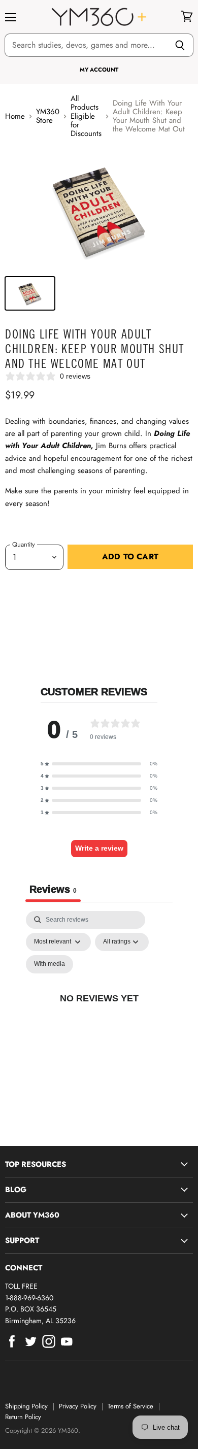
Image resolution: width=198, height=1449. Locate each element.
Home (15, 116)
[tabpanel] (99, 1010)
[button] (99, 764)
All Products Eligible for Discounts (86, 116)
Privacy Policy (77, 1406)
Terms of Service (130, 1406)
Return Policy (23, 1417)
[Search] (180, 45)
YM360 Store (47, 116)
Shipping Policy (26, 1406)
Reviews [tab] (53, 889)
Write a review (99, 848)
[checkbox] (49, 964)
